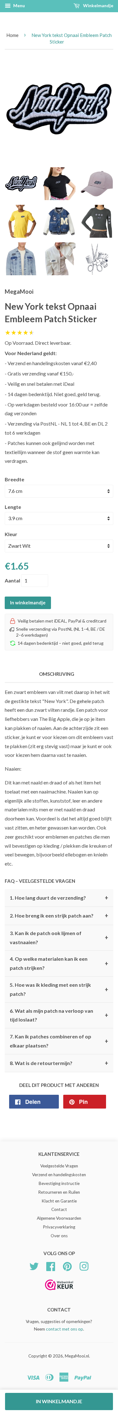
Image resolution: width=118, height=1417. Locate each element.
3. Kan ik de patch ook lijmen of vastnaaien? (59, 937)
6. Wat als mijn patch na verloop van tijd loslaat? (59, 1015)
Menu (18, 5)
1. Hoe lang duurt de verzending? (59, 897)
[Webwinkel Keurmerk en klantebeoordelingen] (59, 1292)
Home (12, 35)
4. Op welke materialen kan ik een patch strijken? (59, 963)
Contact (59, 1209)
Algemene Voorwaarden (59, 1218)
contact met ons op (64, 1329)
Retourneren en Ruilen (59, 1192)
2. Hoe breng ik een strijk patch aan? (59, 915)
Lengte (13, 507)
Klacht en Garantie (59, 1200)
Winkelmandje (97, 5)
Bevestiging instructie (59, 1183)
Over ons (59, 1235)
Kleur (11, 534)
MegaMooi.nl (77, 1355)
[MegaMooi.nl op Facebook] (50, 1265)
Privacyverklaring (59, 1226)
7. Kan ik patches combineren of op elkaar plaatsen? (59, 1040)
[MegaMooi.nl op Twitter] (34, 1265)
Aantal (12, 580)
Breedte (14, 479)
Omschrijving (56, 674)
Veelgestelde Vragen (59, 1165)
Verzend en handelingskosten (59, 1174)
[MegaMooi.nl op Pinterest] (67, 1265)
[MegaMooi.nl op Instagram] (84, 1265)
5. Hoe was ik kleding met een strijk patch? (59, 989)
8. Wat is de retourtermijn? (59, 1063)
